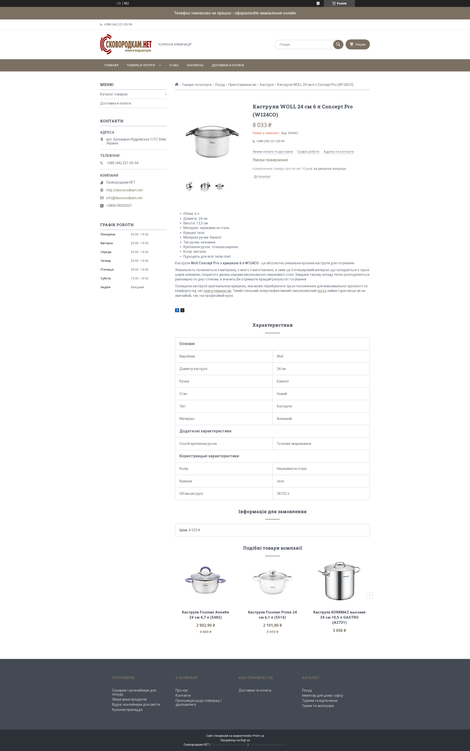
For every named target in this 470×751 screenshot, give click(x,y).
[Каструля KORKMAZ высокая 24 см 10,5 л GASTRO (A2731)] (339, 581)
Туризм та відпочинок (320, 701)
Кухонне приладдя (127, 710)
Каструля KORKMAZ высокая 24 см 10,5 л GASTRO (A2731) (339, 617)
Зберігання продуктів (129, 699)
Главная (111, 65)
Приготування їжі (242, 85)
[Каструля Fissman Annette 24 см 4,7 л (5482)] (205, 581)
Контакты (195, 65)
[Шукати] (338, 44)
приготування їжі (217, 291)
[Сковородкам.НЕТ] (126, 53)
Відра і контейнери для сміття (136, 704)
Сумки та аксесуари (318, 706)
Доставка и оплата (228, 65)
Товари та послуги (197, 85)
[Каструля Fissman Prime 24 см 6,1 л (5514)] (272, 581)
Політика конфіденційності (268, 744)
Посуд (220, 85)
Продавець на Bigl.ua (235, 740)
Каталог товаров (114, 94)
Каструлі (267, 85)
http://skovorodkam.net (124, 190)
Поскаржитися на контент (229, 744)
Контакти (183, 695)
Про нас (182, 690)
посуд (322, 291)
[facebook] (177, 311)
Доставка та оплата (255, 690)
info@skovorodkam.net (124, 198)
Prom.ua (258, 736)
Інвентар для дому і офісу (322, 695)
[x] (182, 311)
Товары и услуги (141, 65)
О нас (174, 65)
